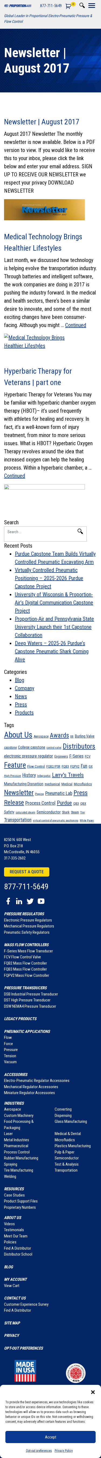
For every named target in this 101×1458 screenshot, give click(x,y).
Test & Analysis (67, 1164)
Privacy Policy (64, 1451)
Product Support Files (21, 1201)
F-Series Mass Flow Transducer (28, 951)
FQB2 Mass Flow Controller (25, 963)
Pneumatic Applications (27, 1031)
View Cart (11, 1285)
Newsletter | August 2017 (41, 121)
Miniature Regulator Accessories (29, 1092)
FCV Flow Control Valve (22, 957)
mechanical (52, 784)
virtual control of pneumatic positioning (55, 820)
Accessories (15, 1074)
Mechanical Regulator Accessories (31, 1086)
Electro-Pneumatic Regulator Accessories (36, 1080)
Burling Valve (85, 736)
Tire (82, 812)
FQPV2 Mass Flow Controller (26, 975)
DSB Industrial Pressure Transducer (31, 994)
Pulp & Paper (64, 1152)
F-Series (76, 756)
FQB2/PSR (53, 766)
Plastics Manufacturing (73, 1145)
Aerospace (41, 736)
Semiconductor (49, 812)
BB (72, 736)
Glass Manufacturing (71, 1121)
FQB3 (65, 766)
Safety (9, 812)
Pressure (11, 1049)
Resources (14, 1189)
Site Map (12, 1323)
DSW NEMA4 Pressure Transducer (30, 1006)
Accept (50, 1437)
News (21, 696)
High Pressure (12, 776)
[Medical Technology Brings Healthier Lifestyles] (50, 344)
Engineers (61, 756)
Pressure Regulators (24, 913)
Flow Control (36, 766)
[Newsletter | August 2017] (50, 210)
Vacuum (10, 1061)
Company (24, 688)
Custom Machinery (18, 1115)
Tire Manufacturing (18, 1170)
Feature (15, 765)
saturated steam (25, 812)
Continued (75, 325)
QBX (83, 803)
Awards (59, 735)
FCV (87, 756)
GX (91, 766)
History (29, 775)
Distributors (79, 746)
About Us (18, 734)
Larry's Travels (68, 775)
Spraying (10, 1164)
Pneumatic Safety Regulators (27, 932)
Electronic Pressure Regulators (28, 920)
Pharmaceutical (16, 1145)
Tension (10, 1055)
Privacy (11, 1335)
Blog (19, 680)
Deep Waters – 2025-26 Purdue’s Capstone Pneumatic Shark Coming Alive (52, 651)
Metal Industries (16, 1139)
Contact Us (15, 1298)
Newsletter (19, 792)
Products (24, 712)
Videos (9, 1223)
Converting (63, 1109)
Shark (65, 812)
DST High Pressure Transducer (27, 1000)
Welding (10, 1176)
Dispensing (63, 1115)
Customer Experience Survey (26, 1304)
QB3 (76, 803)
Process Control (40, 803)
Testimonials (14, 1229)
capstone (10, 747)
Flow (8, 1037)
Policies (10, 1242)
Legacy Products (20, 1018)
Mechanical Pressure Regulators (29, 926)
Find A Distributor (17, 1248)
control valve (54, 747)
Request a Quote (27, 871)
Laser (8, 1133)
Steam (75, 812)
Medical (66, 784)
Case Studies (14, 1195)
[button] (93, 1391)
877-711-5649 (51, 5)
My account (15, 1279)
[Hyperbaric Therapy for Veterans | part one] (50, 494)
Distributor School (18, 1254)
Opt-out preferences (39, 1451)
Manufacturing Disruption (23, 783)
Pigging (39, 794)
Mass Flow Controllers (26, 944)
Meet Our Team (15, 1236)
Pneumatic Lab (58, 793)
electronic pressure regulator (28, 756)
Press (21, 704)
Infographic (44, 776)
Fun (84, 766)
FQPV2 (74, 766)
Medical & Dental (68, 1133)
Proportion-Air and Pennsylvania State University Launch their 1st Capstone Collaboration (54, 627)
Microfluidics (83, 784)
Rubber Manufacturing (21, 1158)
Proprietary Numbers (20, 1207)
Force (8, 1043)
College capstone (31, 747)
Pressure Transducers (25, 987)
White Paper (87, 820)
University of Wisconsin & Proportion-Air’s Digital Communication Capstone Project (54, 602)
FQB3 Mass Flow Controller (25, 969)
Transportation (18, 820)
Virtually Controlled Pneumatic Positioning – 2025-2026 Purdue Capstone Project (49, 578)
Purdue (64, 803)
